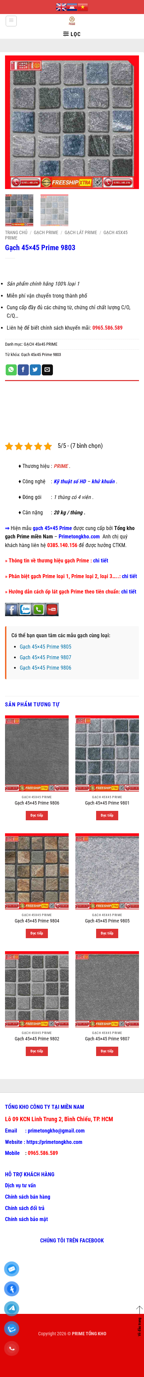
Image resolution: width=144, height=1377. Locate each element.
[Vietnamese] (82, 7)
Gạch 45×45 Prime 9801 (107, 803)
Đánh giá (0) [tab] (19, 406)
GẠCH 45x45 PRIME (40, 344)
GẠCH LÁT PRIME (81, 232)
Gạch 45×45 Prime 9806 (45, 668)
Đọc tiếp (36, 815)
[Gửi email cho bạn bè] (47, 370)
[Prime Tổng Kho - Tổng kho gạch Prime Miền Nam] (72, 21)
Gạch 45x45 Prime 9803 (41, 354)
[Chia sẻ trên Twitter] (35, 370)
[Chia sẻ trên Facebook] (23, 370)
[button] (11, 21)
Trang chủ (16, 232)
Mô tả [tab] (11, 387)
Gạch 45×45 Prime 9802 (37, 1038)
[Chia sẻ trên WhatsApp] (11, 370)
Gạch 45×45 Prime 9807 (45, 657)
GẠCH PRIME (46, 232)
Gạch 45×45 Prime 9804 (37, 920)
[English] (61, 7)
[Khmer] (72, 7)
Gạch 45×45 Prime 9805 (45, 647)
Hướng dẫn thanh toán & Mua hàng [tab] (44, 424)
